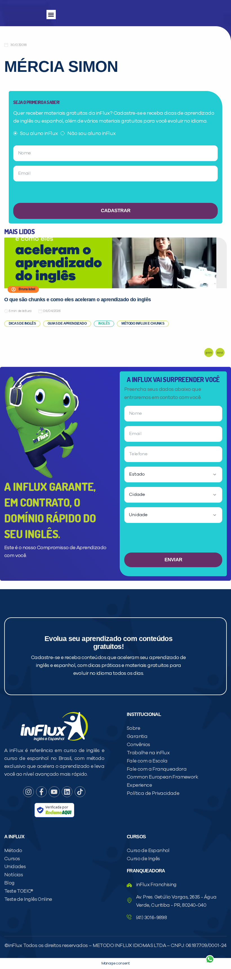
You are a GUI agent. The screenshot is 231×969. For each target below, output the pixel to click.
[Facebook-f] (41, 791)
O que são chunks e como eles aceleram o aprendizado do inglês (77, 299)
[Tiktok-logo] (80, 791)
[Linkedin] (67, 791)
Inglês (104, 323)
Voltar (143, 945)
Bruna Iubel (26, 289)
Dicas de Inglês (22, 323)
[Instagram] (28, 791)
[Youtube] (54, 791)
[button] (51, 14)
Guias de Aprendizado (67, 323)
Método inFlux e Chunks (142, 323)
